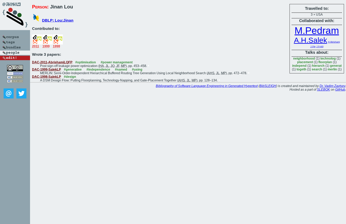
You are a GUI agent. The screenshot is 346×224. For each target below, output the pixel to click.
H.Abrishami (334, 42)
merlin (332, 69)
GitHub (340, 89)
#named (121, 69)
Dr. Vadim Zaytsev (332, 86)
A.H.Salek (310, 40)
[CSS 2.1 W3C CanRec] (15, 85)
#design (70, 76)
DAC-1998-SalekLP (46, 76)
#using (137, 69)
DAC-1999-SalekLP (46, 69)
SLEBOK (323, 89)
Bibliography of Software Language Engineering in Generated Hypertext (207, 86)
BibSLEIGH (268, 86)
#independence (98, 69)
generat (336, 65)
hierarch (318, 65)
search (317, 69)
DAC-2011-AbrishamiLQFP (52, 62)
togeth (301, 69)
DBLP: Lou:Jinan (57, 20)
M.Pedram (317, 30)
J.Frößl (319, 46)
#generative (73, 69)
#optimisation (85, 62)
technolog (328, 58)
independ (299, 65)
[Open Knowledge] (15, 74)
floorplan (325, 62)
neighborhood (304, 58)
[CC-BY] (15, 70)
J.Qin (313, 46)
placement (305, 62)
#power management (117, 62)
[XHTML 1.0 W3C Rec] (15, 77)
